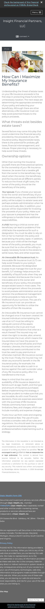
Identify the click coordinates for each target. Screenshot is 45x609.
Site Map (4, 591)
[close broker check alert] (41, 2)
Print (6, 49)
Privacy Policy (6, 543)
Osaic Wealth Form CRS (11, 495)
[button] (36, 12)
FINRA (3, 505)
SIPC (8, 505)
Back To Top (34, 600)
